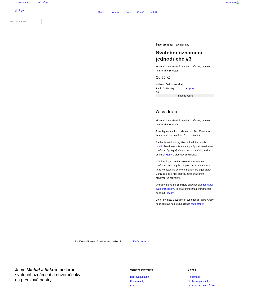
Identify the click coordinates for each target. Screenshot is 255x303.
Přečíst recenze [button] (141, 241)
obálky (170, 193)
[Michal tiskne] (20, 12)
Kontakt (153, 12)
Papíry (129, 12)
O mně (140, 12)
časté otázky (197, 204)
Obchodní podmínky (199, 281)
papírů (159, 146)
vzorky (169, 154)
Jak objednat (21, 2)
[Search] (25, 21)
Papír (158, 88)
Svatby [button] (102, 12)
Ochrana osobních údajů (201, 285)
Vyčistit (191, 88)
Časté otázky (42, 2)
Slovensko (231, 2)
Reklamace (194, 276)
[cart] (237, 12)
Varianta (160, 84)
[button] (230, 12)
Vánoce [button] (116, 12)
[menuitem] (232, 2)
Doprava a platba (139, 276)
